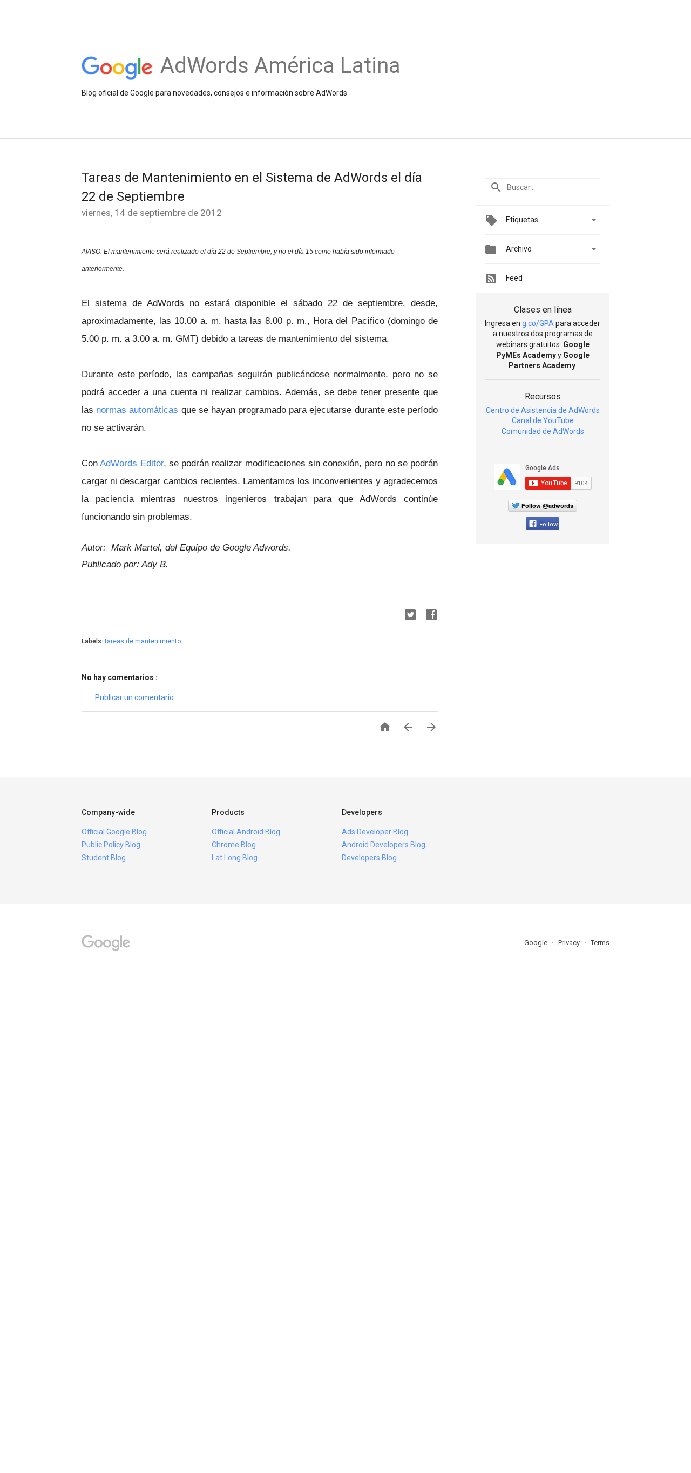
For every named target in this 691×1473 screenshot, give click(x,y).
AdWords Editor (131, 463)
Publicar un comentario (134, 697)
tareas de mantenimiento (143, 641)
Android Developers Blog (383, 844)
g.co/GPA (538, 323)
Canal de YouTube (543, 420)
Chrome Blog (234, 844)
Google (536, 943)
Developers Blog (369, 857)
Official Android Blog (246, 831)
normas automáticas (137, 410)
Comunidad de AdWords (543, 431)
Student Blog (104, 857)
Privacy (569, 943)
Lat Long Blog (235, 857)
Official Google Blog (114, 831)
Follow (548, 524)
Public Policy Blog (111, 844)
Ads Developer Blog (375, 831)
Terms (600, 943)
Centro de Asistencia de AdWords (543, 410)
